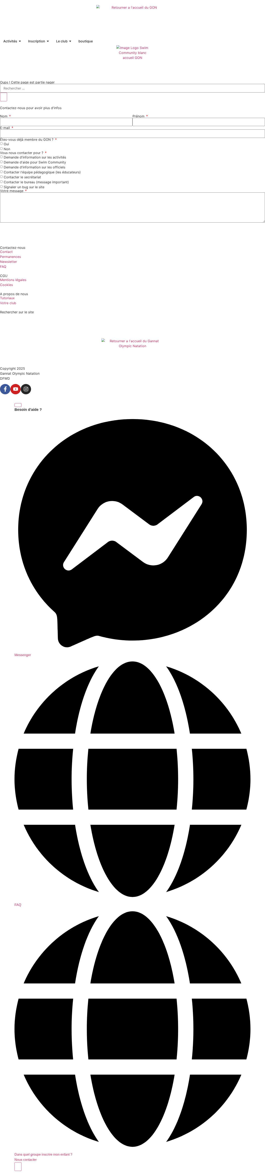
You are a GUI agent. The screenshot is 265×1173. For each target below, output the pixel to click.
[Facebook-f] (5, 389)
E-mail (5, 127)
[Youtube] (15, 389)
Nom (4, 116)
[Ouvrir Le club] (70, 41)
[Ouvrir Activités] (20, 41)
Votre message (12, 190)
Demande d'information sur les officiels (34, 167)
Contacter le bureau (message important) (36, 182)
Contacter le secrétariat (22, 177)
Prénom (139, 116)
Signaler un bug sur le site (24, 187)
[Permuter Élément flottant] (18, 1166)
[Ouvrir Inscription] (47, 41)
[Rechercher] (3, 97)
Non (7, 149)
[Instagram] (26, 389)
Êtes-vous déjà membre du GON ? (27, 139)
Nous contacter (25, 1159)
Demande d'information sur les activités (35, 157)
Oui (6, 144)
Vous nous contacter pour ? (22, 152)
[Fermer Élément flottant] (18, 405)
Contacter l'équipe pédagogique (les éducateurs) (42, 172)
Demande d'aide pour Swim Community (35, 162)
